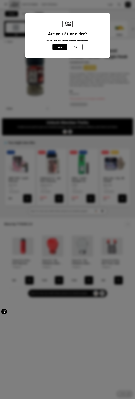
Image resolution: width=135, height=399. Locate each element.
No (75, 47)
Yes (60, 47)
